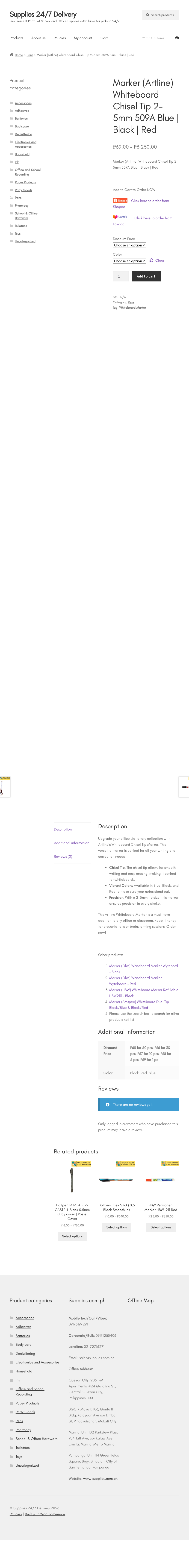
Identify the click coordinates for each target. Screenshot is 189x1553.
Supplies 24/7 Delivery (43, 14)
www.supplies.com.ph (100, 1478)
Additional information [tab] (71, 843)
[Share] (28, 1544)
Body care (22, 126)
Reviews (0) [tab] (63, 856)
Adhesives (22, 111)
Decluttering (23, 134)
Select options (72, 1236)
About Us (38, 38)
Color (117, 254)
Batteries (21, 118)
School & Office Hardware (37, 1438)
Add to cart (146, 276)
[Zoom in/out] (5, 1544)
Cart (104, 38)
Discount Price (124, 239)
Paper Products (25, 182)
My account (83, 38)
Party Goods (23, 190)
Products (16, 38)
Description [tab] (63, 829)
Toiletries (21, 226)
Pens (30, 55)
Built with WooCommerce (45, 1514)
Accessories (23, 103)
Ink (17, 162)
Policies (60, 38)
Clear (159, 260)
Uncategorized (25, 241)
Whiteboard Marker (132, 308)
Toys (18, 234)
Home (19, 55)
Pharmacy (21, 206)
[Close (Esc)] (39, 1544)
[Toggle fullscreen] (16, 1544)
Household (22, 154)
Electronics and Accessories (37, 1362)
